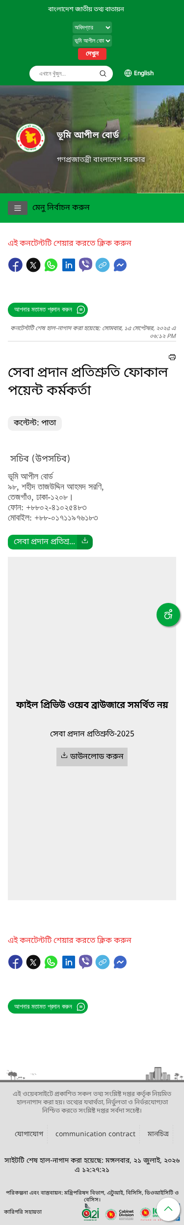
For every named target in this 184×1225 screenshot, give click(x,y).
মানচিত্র (158, 1134)
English (144, 74)
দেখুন (92, 54)
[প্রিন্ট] (172, 358)
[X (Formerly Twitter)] (34, 269)
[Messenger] (120, 269)
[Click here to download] (85, 542)
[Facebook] (17, 269)
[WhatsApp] (52, 269)
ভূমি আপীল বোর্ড (88, 135)
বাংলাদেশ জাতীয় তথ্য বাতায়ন (86, 9)
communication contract (95, 1134)
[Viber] (86, 265)
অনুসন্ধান (103, 73)
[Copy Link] (103, 269)
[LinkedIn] (70, 269)
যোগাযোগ (29, 1134)
